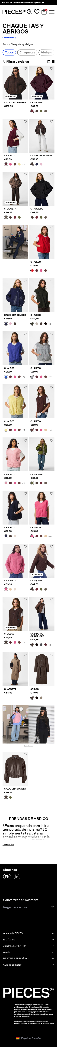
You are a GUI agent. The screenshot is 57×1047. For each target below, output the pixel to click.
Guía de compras (12, 964)
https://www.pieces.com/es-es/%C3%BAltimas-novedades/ (15, 711)
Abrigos (46, 52)
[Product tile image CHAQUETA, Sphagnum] (41, 454)
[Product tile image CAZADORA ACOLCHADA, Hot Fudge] (41, 614)
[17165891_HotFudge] (32, 698)
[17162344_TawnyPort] (6, 164)
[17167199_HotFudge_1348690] (32, 164)
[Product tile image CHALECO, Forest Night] (41, 295)
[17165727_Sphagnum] (41, 111)
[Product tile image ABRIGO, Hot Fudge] (41, 669)
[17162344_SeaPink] (6, 483)
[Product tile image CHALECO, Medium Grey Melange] (41, 348)
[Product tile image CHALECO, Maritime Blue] (15, 508)
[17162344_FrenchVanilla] (19, 164)
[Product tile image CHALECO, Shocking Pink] (41, 508)
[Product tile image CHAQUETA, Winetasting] (41, 82)
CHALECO (9, 156)
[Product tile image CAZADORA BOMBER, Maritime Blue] (15, 295)
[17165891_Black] (37, 698)
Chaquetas (27, 52)
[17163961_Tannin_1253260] (10, 589)
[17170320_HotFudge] (6, 798)
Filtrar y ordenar (17, 62)
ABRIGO (34, 689)
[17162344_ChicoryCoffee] (15, 164)
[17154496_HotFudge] (41, 324)
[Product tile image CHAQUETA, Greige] (15, 669)
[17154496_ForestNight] (32, 324)
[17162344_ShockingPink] (10, 164)
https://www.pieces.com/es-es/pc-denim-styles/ (15, 228)
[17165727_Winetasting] (32, 111)
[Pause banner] (54, 2)
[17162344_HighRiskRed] (32, 271)
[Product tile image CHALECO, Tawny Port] (15, 136)
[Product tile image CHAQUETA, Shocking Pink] (15, 561)
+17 (23, 164)
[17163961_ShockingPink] (6, 589)
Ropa (5, 44)
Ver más (8, 844)
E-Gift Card (9, 939)
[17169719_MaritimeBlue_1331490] (6, 536)
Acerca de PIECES (13, 933)
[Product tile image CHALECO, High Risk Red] (41, 242)
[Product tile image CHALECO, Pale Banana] (15, 401)
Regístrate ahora (15, 907)
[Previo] (6, 84)
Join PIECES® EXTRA (14, 945)
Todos (9, 52)
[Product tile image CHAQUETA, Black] (41, 189)
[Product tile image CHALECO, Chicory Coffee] (41, 401)
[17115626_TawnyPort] (45, 645)
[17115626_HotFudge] (32, 645)
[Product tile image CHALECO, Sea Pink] (15, 454)
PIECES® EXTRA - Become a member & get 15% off (23, 2)
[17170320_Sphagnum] (10, 798)
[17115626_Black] (37, 645)
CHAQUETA (36, 102)
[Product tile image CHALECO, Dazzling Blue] (15, 348)
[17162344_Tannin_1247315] (45, 430)
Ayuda (6, 952)
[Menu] (51, 12)
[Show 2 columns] (53, 61)
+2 (49, 324)
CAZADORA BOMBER (15, 102)
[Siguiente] (25, 84)
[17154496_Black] (45, 324)
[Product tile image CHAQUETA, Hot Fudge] (41, 561)
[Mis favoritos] (37, 12)
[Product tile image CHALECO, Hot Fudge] (15, 614)
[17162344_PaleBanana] (6, 430)
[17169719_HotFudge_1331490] (10, 536)
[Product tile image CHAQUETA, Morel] (15, 189)
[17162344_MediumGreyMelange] (32, 377)
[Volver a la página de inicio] (14, 12)
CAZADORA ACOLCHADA (37, 635)
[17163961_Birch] (15, 589)
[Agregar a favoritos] (25, 68)
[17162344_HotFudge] (6, 643)
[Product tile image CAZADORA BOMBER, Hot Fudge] (15, 82)
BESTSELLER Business (16, 958)
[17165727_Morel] (45, 111)
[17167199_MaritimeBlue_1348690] (37, 164)
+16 (49, 430)
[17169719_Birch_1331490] (15, 536)
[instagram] (17, 876)
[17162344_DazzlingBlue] (6, 377)
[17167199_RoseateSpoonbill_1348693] (41, 164)
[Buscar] (29, 12)
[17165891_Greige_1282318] (41, 698)
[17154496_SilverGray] (37, 324)
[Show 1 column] (49, 61)
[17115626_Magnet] (41, 645)
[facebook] (7, 876)
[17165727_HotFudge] (37, 111)
